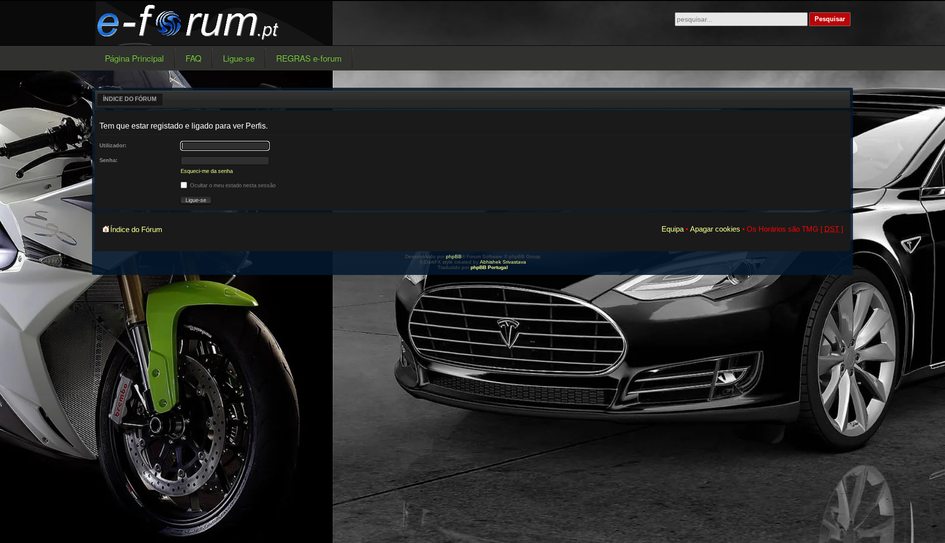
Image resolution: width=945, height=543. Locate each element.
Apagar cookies (715, 229)
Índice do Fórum (130, 99)
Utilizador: (112, 145)
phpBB (454, 256)
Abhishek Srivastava (503, 262)
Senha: (108, 160)
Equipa (673, 229)
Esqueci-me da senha (207, 171)
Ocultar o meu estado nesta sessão (232, 185)
